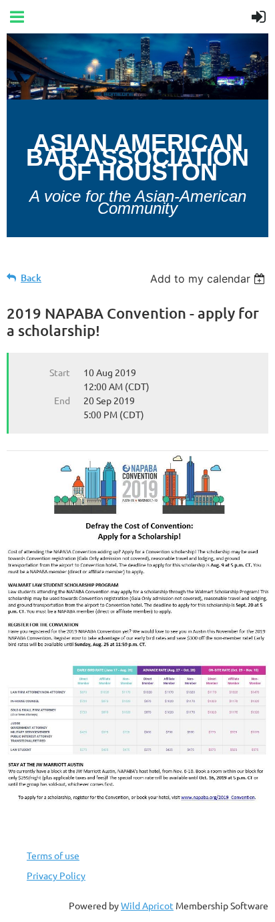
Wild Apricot (147, 905)
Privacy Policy (56, 875)
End (62, 400)
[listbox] (209, 279)
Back (31, 277)
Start (59, 372)
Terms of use (53, 855)
